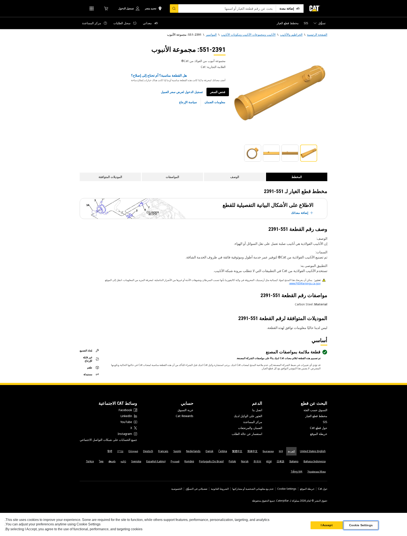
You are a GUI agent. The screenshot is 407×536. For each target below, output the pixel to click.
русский (175, 461)
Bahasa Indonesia (315, 461)
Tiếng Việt (296, 471)
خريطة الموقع (318, 434)
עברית (120, 451)
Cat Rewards (184, 416)
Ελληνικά (133, 451)
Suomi (177, 451)
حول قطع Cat (318, 428)
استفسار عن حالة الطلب (247, 434)
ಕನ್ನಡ (269, 461)
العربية (291, 451)
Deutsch (148, 451)
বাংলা (281, 451)
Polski (232, 461)
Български (268, 451)
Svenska (136, 461)
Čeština (222, 451)
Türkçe (90, 461)
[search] (174, 8)
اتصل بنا (257, 410)
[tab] (308, 153)
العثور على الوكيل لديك (248, 416)
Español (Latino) (156, 461)
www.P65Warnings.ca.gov (305, 283)
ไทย (101, 461)
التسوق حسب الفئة (315, 410)
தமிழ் (123, 461)
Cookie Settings (286, 489)
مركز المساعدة (252, 422)
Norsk (244, 461)
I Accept (327, 525)
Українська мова (316, 471)
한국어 (257, 461)
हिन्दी (109, 451)
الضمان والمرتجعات (250, 428)
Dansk (209, 451)
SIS (325, 422)
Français (163, 451)
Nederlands (193, 451)
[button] (181, 92)
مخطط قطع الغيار (316, 416)
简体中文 (252, 451)
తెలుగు (112, 461)
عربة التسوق (185, 410)
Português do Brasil (211, 461)
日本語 (280, 461)
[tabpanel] (279, 92)
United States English (313, 451)
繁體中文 (237, 451)
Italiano (293, 461)
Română (189, 461)
